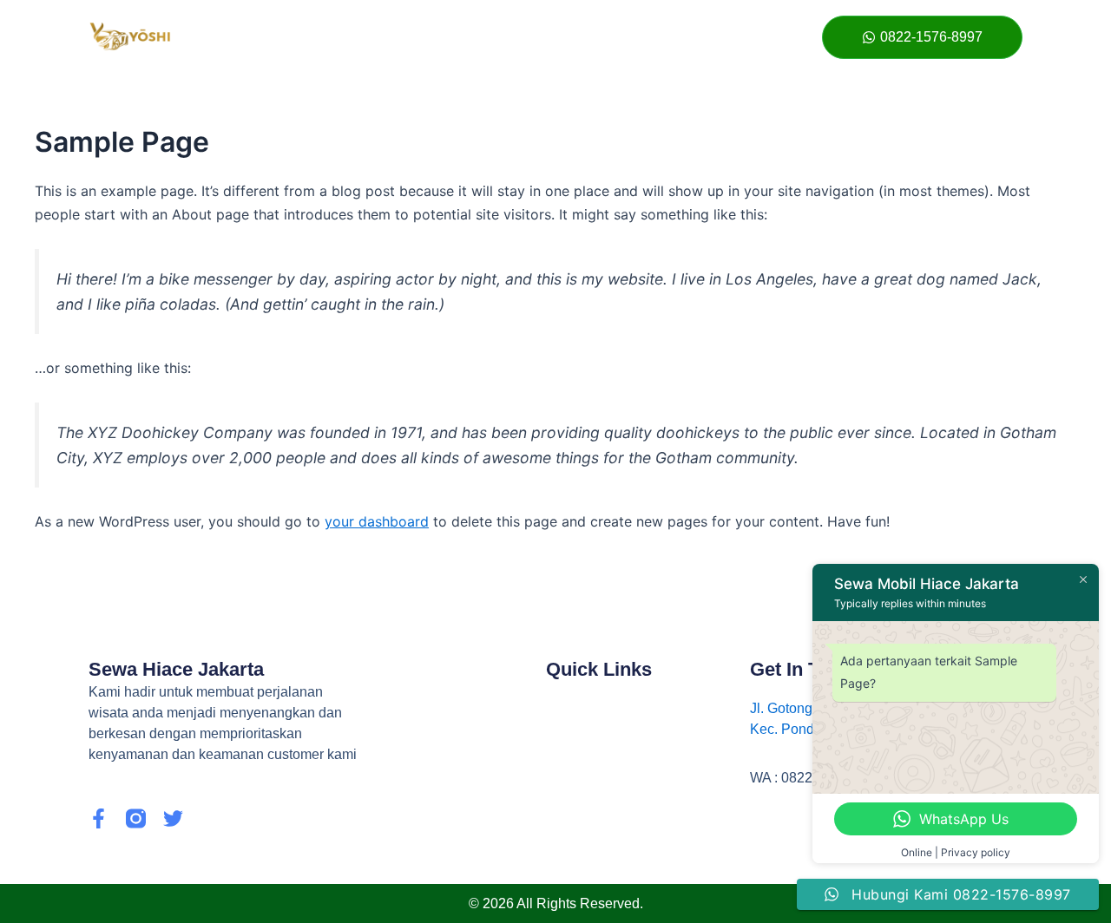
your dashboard (377, 521)
